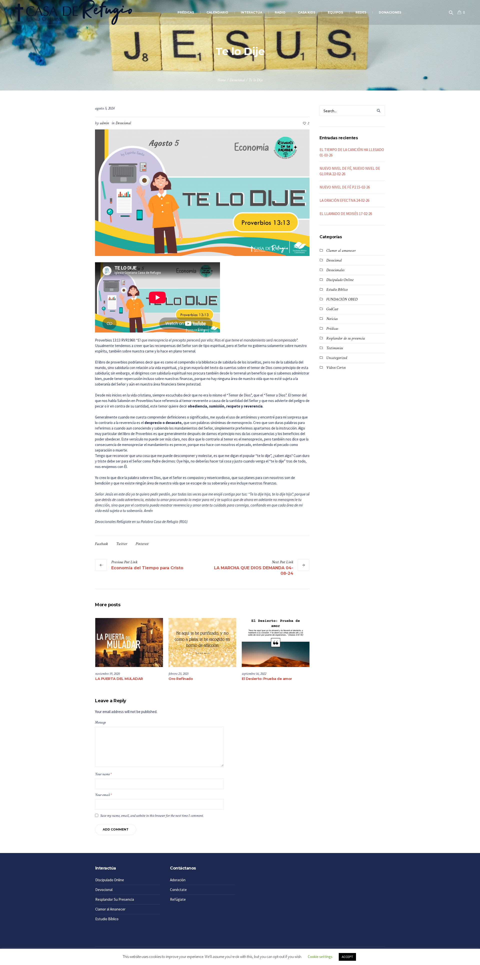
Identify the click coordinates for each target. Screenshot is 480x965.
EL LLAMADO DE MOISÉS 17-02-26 (346, 213)
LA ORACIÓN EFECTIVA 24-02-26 (344, 200)
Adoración (178, 880)
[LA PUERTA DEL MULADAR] (129, 642)
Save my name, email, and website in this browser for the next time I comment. (152, 815)
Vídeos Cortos (336, 367)
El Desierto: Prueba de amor (267, 678)
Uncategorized (336, 357)
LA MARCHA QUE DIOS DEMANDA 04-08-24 (253, 571)
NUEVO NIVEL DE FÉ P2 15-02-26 (345, 187)
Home (222, 80)
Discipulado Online (340, 279)
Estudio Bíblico (337, 289)
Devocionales (335, 270)
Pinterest (142, 543)
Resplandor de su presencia (345, 338)
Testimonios (334, 348)
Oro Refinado (180, 678)
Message (100, 722)
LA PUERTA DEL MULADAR (119, 678)
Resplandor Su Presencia (114, 899)
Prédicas (332, 328)
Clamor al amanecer (341, 250)
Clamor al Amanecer (110, 909)
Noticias (332, 319)
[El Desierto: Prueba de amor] (276, 642)
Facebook (101, 543)
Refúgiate (178, 899)
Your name (103, 774)
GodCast (332, 309)
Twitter (121, 543)
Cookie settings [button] (320, 956)
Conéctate (178, 889)
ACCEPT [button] (347, 957)
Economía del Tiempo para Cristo (147, 568)
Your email (103, 794)
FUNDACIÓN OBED (342, 299)
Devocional (237, 80)
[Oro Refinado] (202, 642)
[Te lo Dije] (202, 192)
